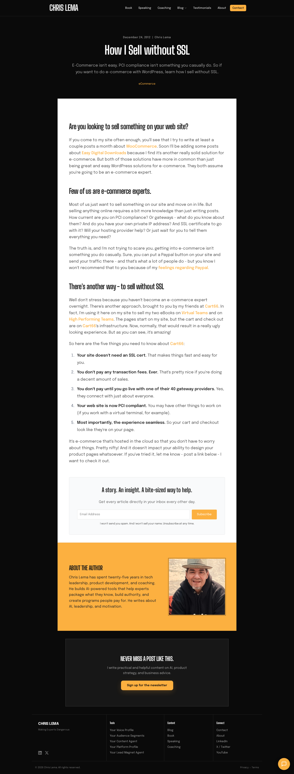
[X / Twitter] (47, 753)
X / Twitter (223, 747)
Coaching (164, 8)
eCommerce (147, 83)
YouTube (222, 752)
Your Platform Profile (124, 747)
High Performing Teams (91, 319)
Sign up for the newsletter (147, 685)
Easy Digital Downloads (104, 153)
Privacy (244, 767)
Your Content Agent (123, 741)
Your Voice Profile (122, 730)
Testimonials (202, 8)
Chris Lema (48, 724)
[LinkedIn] (40, 753)
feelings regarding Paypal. (183, 268)
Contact (238, 8)
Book (128, 8)
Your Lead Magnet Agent (127, 752)
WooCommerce (141, 146)
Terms (255, 767)
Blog (180, 8)
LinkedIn (222, 741)
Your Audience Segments (127, 735)
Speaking (144, 8)
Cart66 (211, 306)
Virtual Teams (195, 313)
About (222, 8)
